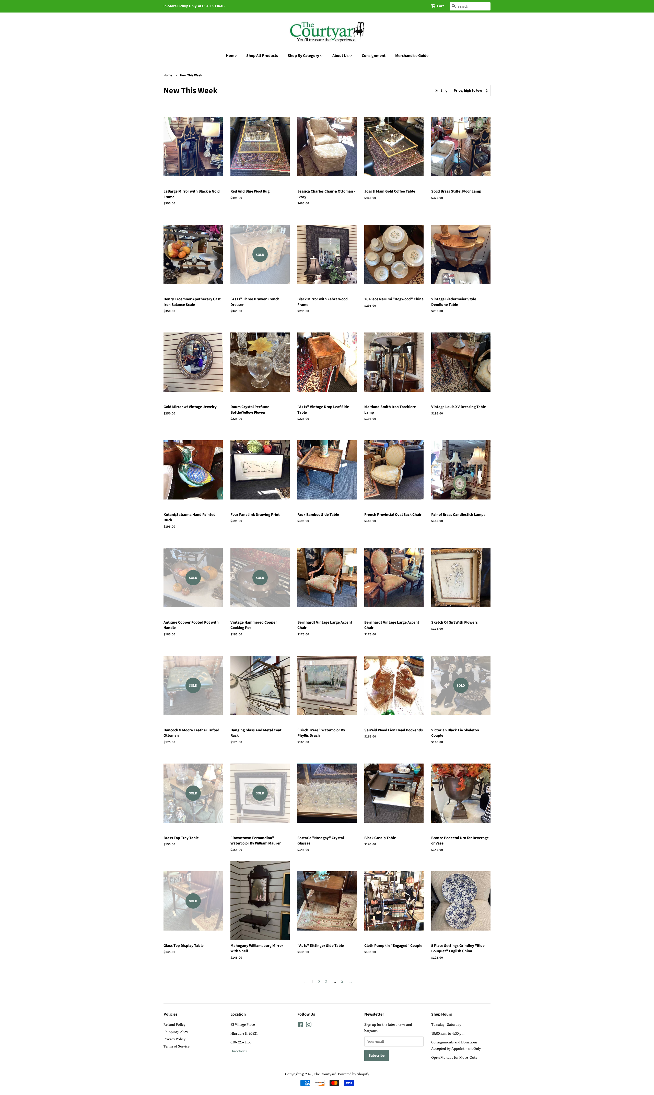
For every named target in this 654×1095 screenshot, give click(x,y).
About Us (340, 55)
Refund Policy (174, 1024)
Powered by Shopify (353, 1074)
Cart (440, 6)
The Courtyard (325, 1074)
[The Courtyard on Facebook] (300, 1025)
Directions (238, 1051)
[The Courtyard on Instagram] (308, 1025)
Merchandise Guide (411, 55)
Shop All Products (262, 55)
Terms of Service (177, 1046)
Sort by (441, 90)
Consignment (374, 55)
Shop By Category (304, 55)
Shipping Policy (176, 1031)
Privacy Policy (174, 1039)
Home (231, 55)
